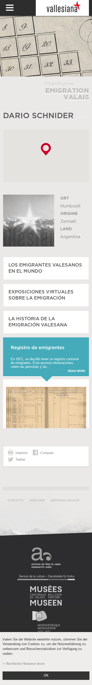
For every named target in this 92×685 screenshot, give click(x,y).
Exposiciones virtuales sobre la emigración (41, 295)
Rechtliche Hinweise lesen (25, 664)
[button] (46, 149)
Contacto (16, 500)
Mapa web (37, 500)
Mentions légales (65, 500)
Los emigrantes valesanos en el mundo (45, 268)
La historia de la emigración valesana (37, 322)
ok (46, 675)
